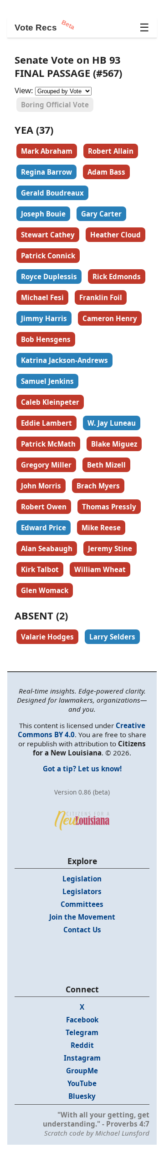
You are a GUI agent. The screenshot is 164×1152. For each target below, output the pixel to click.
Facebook (82, 1019)
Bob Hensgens (46, 339)
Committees (82, 904)
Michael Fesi (42, 297)
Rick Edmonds (116, 276)
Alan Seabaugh (46, 548)
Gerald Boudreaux (52, 192)
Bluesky (82, 1096)
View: (24, 90)
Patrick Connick (48, 255)
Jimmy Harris (44, 318)
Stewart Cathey (48, 234)
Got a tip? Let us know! (82, 768)
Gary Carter (101, 213)
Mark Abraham (46, 151)
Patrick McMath (48, 443)
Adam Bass (106, 171)
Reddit (82, 1045)
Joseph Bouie (43, 213)
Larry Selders (112, 636)
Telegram (82, 1032)
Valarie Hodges (47, 636)
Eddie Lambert (46, 423)
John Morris (41, 485)
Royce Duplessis (49, 276)
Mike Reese (101, 527)
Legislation (82, 878)
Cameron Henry (109, 318)
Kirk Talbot (40, 569)
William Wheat (100, 569)
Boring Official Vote (55, 104)
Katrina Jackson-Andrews (64, 360)
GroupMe (82, 1070)
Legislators (82, 891)
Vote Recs (36, 27)
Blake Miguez (114, 443)
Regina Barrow (46, 171)
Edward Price (43, 527)
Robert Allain (110, 151)
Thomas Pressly (109, 506)
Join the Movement (82, 916)
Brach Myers (98, 485)
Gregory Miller (46, 464)
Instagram (82, 1057)
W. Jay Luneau (111, 423)
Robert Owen (44, 506)
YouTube (82, 1083)
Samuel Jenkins (47, 381)
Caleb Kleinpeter (50, 402)
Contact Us (82, 929)
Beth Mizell (106, 464)
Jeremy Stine (110, 548)
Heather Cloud (115, 234)
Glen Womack (44, 590)
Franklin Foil (100, 297)
